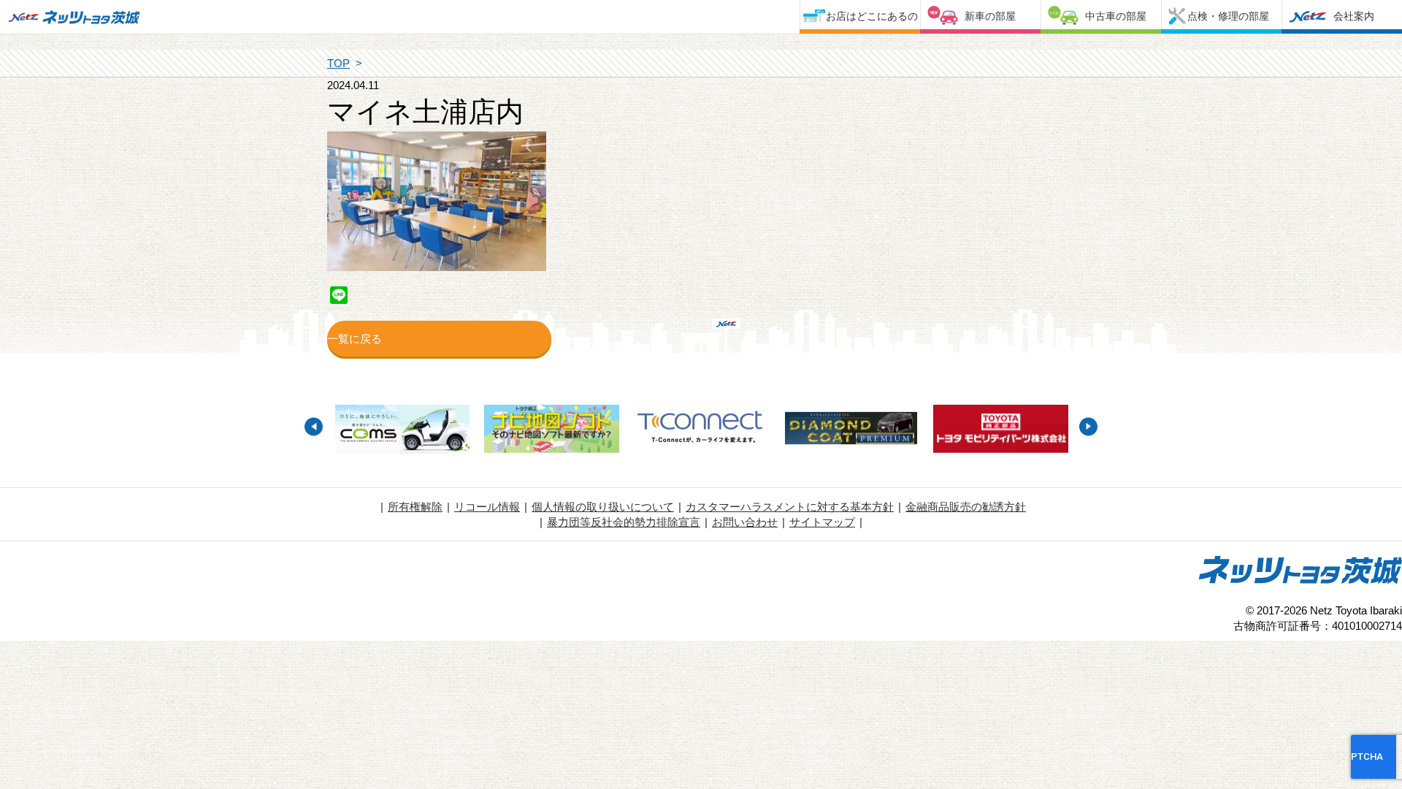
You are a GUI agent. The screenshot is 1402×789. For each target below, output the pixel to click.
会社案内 (1353, 16)
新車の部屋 (990, 16)
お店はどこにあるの (872, 16)
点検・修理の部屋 (1228, 16)
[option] (402, 431)
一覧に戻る (354, 338)
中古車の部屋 (1115, 16)
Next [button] (1088, 426)
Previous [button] (313, 426)
